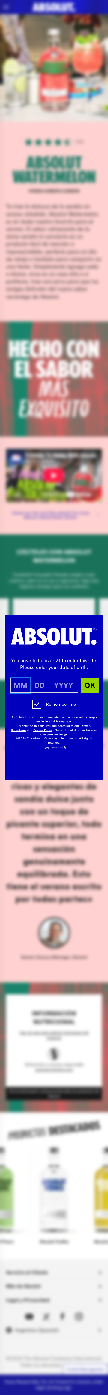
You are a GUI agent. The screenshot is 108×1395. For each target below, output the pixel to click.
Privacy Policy (42, 730)
